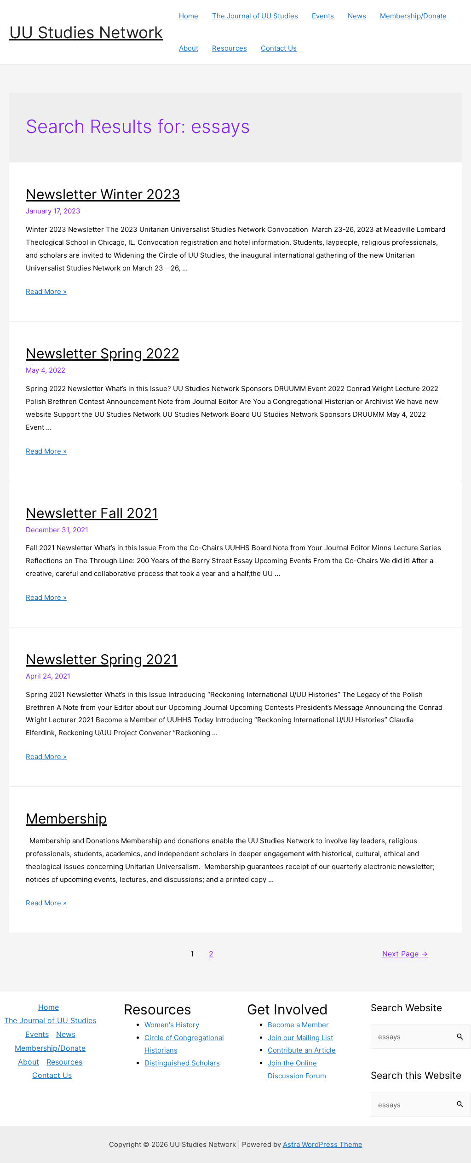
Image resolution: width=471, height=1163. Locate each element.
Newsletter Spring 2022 (102, 353)
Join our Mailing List (300, 1037)
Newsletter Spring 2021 (102, 659)
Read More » (46, 291)
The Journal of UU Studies (255, 16)
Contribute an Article (302, 1050)
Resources (229, 48)
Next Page (405, 954)
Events (323, 16)
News (357, 16)
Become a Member (298, 1024)
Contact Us (279, 48)
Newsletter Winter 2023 (103, 194)
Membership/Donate (413, 16)
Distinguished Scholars (182, 1063)
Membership (66, 818)
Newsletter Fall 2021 (92, 513)
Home (188, 16)
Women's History (171, 1024)
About (188, 48)
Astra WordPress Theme (322, 1144)
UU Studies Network (86, 32)
